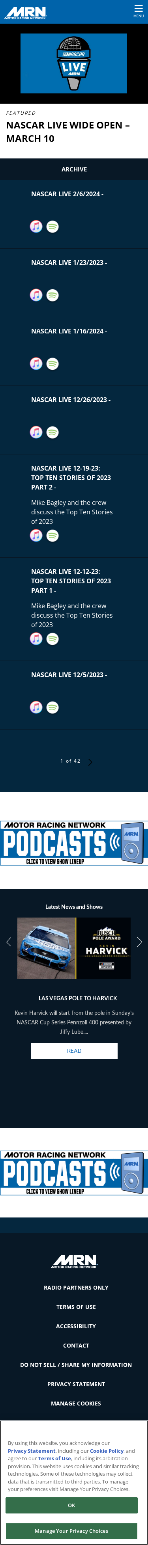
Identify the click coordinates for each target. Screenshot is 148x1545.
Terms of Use (76, 1306)
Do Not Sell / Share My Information (76, 1364)
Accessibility (76, 1326)
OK (71, 1505)
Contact (76, 1345)
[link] (74, 840)
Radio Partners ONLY (76, 1287)
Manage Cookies (76, 1403)
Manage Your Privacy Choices (71, 1530)
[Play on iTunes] (36, 226)
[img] (74, 840)
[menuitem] (74, 1287)
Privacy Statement (76, 1384)
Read (74, 1051)
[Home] (28, 12)
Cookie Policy (107, 1450)
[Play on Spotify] (52, 226)
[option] (74, 995)
